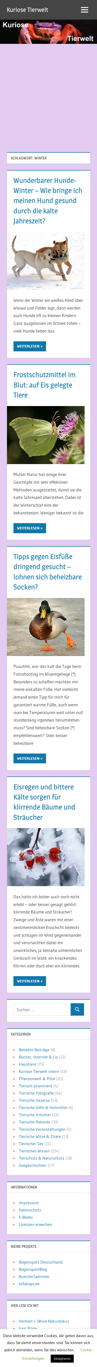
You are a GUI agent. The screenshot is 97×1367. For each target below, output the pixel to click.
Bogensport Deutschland (41, 1262)
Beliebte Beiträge (34, 1049)
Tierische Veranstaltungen (42, 1129)
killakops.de (29, 1283)
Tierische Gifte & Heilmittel (43, 1107)
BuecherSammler (34, 1276)
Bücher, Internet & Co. (38, 1056)
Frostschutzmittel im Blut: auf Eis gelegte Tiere (44, 384)
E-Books (26, 1217)
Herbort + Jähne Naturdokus (44, 1321)
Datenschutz (30, 1209)
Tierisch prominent (36, 1085)
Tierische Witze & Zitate (40, 1136)
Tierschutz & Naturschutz (41, 1158)
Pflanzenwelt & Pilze (37, 1078)
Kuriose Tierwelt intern (39, 1071)
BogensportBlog (33, 1269)
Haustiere (27, 1064)
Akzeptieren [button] (62, 1358)
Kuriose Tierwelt (27, 9)
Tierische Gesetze (34, 1100)
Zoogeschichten (33, 1165)
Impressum (29, 1202)
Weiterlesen (28, 346)
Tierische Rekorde (34, 1122)
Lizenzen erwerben (35, 1224)
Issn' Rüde (28, 1328)
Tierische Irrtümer (35, 1114)
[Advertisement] (48, 94)
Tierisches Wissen (34, 1150)
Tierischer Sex (31, 1143)
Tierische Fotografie (36, 1093)
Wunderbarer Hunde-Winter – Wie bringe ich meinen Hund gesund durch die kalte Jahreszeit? (47, 200)
